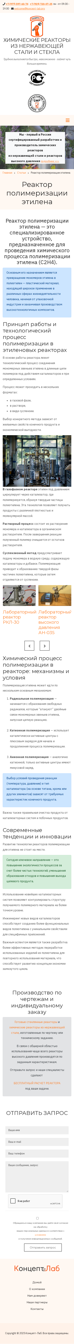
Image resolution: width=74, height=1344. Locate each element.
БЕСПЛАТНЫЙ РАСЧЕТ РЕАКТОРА (37, 1083)
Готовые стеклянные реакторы (36, 1022)
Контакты (37, 1309)
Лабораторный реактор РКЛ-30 (19, 617)
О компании (37, 1289)
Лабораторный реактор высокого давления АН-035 (54, 622)
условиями (40, 1234)
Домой (37, 1282)
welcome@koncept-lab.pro (29, 8)
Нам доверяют (37, 1295)
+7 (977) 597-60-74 (17, 4)
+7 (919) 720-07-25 (41, 4)
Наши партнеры (37, 1302)
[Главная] (37, 1268)
